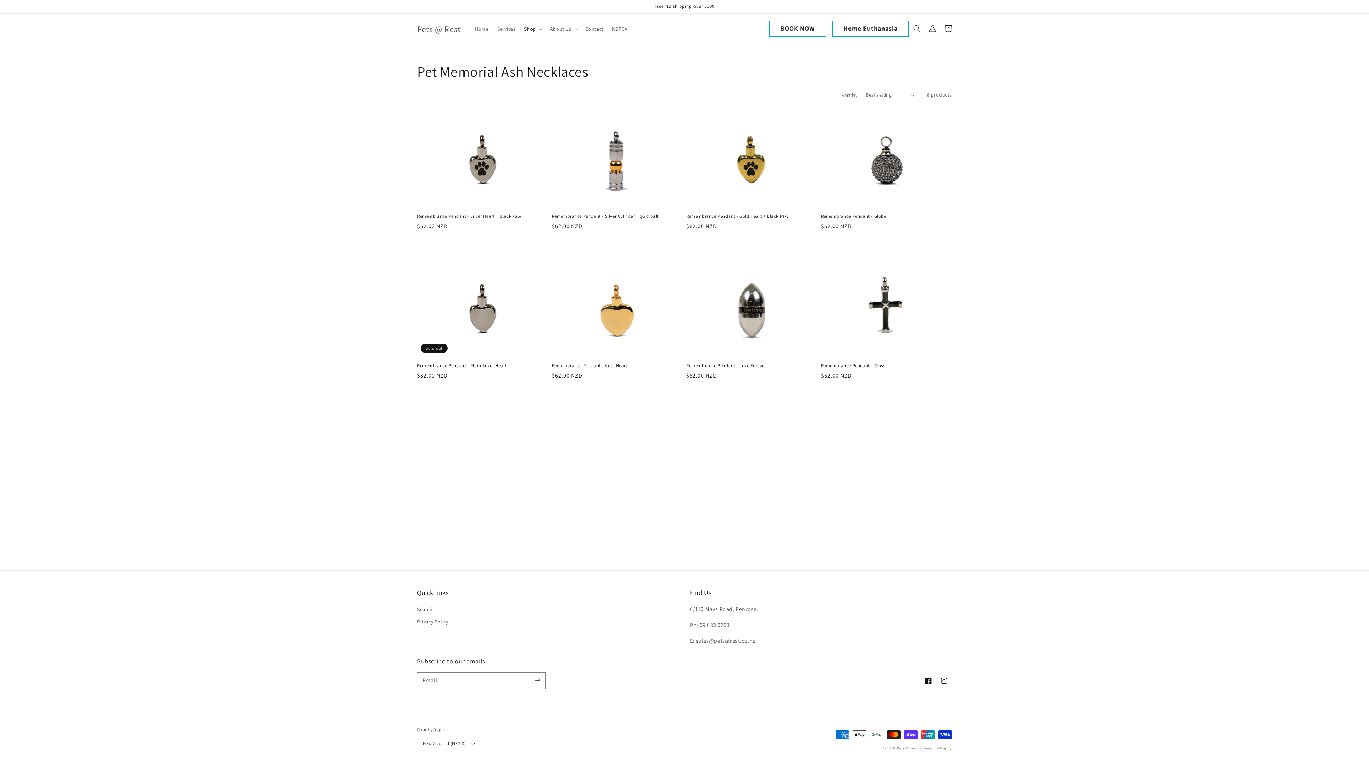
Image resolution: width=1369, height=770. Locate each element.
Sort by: (849, 95)
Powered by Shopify (935, 748)
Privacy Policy (432, 621)
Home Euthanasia (871, 28)
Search (425, 609)
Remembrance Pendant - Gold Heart (589, 366)
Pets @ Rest (907, 748)
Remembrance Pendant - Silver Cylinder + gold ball (605, 216)
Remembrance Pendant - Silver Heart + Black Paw (469, 216)
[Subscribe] (537, 680)
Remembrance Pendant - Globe (853, 216)
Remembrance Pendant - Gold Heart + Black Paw (737, 216)
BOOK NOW (797, 28)
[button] (532, 28)
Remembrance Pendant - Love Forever (726, 366)
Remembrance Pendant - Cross (853, 366)
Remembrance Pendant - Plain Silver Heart (462, 366)
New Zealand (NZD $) (444, 743)
